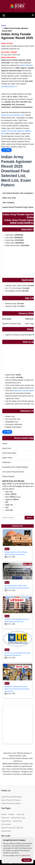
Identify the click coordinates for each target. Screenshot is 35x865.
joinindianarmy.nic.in (9, 86)
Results (3, 814)
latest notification (26, 65)
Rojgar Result (6, 821)
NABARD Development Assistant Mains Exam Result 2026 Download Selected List (16, 689)
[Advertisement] (17, 724)
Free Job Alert (6, 824)
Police (8, 150)
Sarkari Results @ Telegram (11, 800)
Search (29, 517)
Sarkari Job (5, 818)
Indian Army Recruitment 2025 (13, 115)
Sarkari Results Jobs (18, 818)
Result (7, 549)
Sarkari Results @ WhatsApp (11, 797)
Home (3, 26)
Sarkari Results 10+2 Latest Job (12, 828)
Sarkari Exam (17, 821)
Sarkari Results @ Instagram (11, 803)
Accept (27, 860)
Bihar (9, 432)
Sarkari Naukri (6, 831)
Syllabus (11, 814)
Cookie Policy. (26, 855)
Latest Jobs (20, 814)
